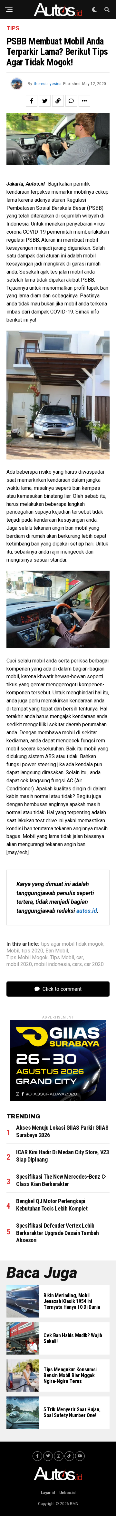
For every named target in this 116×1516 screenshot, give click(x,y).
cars (77, 964)
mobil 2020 (19, 964)
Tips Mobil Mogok (27, 957)
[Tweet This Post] (45, 101)
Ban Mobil (56, 950)
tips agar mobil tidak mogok (72, 944)
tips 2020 (32, 950)
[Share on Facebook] (31, 101)
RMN (74, 1504)
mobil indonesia (52, 964)
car (79, 957)
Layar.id (48, 1493)
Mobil (12, 950)
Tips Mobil (62, 957)
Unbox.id (67, 1493)
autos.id (86, 910)
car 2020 (94, 964)
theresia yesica (48, 84)
